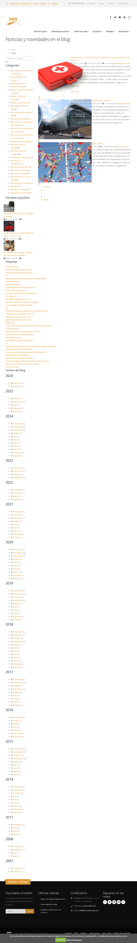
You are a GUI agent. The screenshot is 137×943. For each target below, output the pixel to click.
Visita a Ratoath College (49, 904)
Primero (46, 187)
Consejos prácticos (21, 119)
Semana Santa (20, 358)
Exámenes (15, 331)
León (16, 349)
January (16, 386)
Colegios (96, 31)
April (15, 446)
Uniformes (14, 364)
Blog (102, 3)
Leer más (75, 91)
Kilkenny (38, 346)
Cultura (11, 314)
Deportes (17, 325)
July (14, 405)
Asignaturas (16, 287)
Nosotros (123, 31)
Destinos (36, 325)
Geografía (20, 340)
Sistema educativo (60, 31)
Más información (74, 940)
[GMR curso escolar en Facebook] (111, 17)
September (18, 401)
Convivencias (25, 311)
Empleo (111, 3)
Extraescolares (20, 334)
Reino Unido (17, 355)
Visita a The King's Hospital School (53, 899)
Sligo (16, 361)
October (16, 398)
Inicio (13, 50)
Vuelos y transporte (21, 192)
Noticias (22, 349)
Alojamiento (18, 83)
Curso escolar (80, 31)
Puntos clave (40, 31)
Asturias (24, 287)
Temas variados (20, 173)
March (16, 449)
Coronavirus (36, 311)
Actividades (17, 269)
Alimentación (20, 278)
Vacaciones (24, 364)
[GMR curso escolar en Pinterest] (125, 17)
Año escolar (124, 63)
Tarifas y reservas (20, 170)
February (17, 383)
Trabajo (21, 361)
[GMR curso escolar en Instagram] (129, 17)
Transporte (30, 361)
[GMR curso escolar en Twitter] (115, 17)
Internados (15, 346)
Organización (26, 352)
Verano (32, 364)
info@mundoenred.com (88, 910)
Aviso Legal (106, 933)
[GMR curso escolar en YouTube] (120, 17)
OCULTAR (61, 940)
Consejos (16, 311)
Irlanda (109, 31)
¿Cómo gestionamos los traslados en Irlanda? (90, 100)
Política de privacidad (122, 933)
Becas (14, 290)
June (15, 439)
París (34, 352)
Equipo (43, 325)
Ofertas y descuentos (22, 157)
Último (46, 199)
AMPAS (39, 278)
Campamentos (18, 293)
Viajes (15, 186)
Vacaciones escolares (22, 183)
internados (24, 346)
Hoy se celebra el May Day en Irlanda (87, 143)
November (17, 427)
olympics (17, 352)
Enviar (29, 911)
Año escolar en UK (21, 102)
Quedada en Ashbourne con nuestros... (51, 911)
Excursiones (25, 331)
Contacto (92, 3)
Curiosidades (19, 314)
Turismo (38, 361)
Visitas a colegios (20, 189)
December (17, 423)
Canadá (15, 302)
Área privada (123, 3)
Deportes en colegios (22, 141)
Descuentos (27, 325)
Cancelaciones (24, 302)
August (16, 433)
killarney (45, 346)
